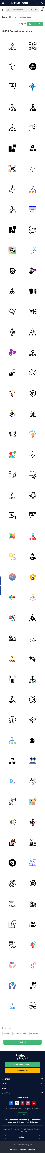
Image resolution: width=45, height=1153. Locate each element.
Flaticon (23, 1149)
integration (7, 1033)
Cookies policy (36, 1120)
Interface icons (24, 17)
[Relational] (33, 863)
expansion (34, 1033)
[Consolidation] (12, 46)
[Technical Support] (33, 373)
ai (13, 1033)
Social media (22, 1098)
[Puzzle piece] (12, 516)
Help (4, 1088)
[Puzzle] (12, 148)
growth (25, 1033)
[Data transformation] (12, 434)
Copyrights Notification (16, 1122)
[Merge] (12, 87)
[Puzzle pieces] (33, 66)
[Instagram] (28, 1103)
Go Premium (22, 1071)
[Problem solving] (33, 168)
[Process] (33, 87)
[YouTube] (34, 1103)
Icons (4, 17)
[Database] (33, 761)
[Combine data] (12, 679)
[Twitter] (17, 1103)
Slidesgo (31, 1149)
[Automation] (33, 230)
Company (6, 1093)
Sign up (22, 1114)
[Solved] (12, 250)
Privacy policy (24, 1120)
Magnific (13, 1149)
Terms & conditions (11, 1120)
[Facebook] (11, 1103)
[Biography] (33, 393)
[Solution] (33, 46)
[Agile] (12, 822)
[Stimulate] (12, 842)
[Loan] (12, 311)
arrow (18, 1033)
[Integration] (12, 781)
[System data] (12, 475)
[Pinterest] (22, 1103)
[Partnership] (12, 536)
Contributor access (22, 1064)
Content (6, 1079)
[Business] (12, 863)
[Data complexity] (12, 618)
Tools (5, 1084)
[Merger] (33, 413)
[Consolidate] (12, 66)
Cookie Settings (32, 1122)
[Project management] (12, 985)
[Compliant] (33, 128)
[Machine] (33, 271)
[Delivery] (12, 638)
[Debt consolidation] (12, 271)
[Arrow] (33, 454)
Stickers (12, 17)
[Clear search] (31, 9)
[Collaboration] (33, 556)
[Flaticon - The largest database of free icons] (19, 3)
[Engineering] (12, 577)
